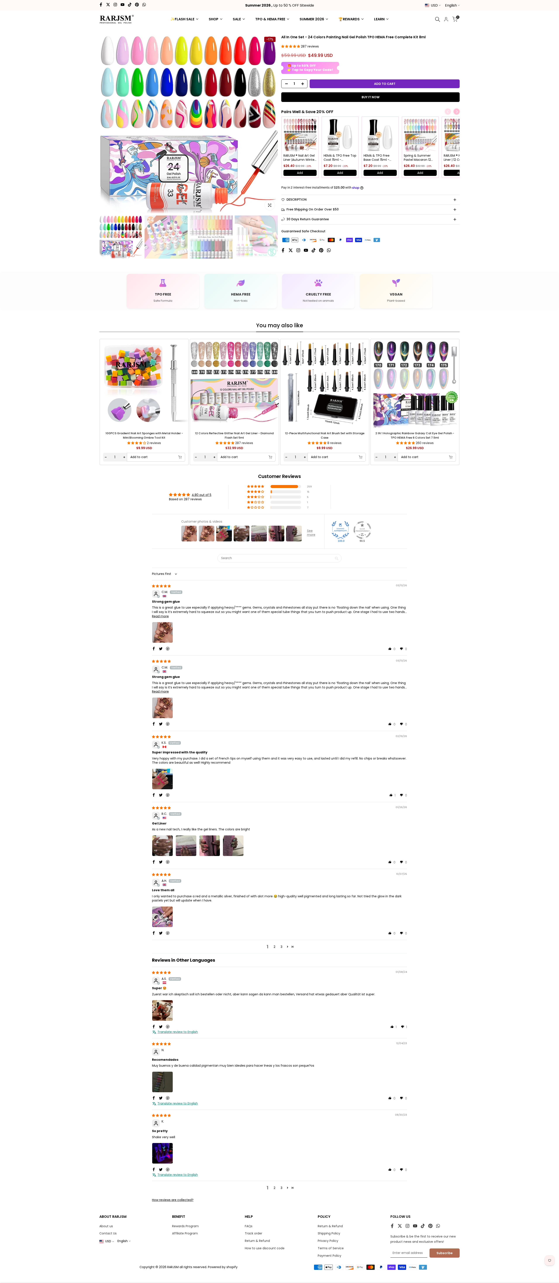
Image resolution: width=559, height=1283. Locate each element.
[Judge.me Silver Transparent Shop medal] (362, 530)
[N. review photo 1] (162, 1081)
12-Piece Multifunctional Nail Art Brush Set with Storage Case (324, 435)
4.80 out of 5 (201, 495)
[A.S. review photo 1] (162, 1010)
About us (106, 1226)
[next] (446, 383)
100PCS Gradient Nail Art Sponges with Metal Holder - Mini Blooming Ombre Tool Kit (144, 435)
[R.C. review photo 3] (209, 845)
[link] (300, 135)
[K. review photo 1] (162, 1153)
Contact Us (108, 1233)
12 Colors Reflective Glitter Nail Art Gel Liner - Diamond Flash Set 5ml (234, 435)
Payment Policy (329, 1255)
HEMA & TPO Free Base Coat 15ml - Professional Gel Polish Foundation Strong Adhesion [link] (377, 158)
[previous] (112, 383)
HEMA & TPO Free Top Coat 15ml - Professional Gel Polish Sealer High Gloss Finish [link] (340, 158)
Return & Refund (257, 1241)
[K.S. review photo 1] (162, 778)
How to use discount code (265, 1248)
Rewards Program (185, 1226)
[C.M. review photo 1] (162, 632)
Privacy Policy (328, 1241)
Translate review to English (177, 1032)
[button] (291, 46)
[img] (161, 586)
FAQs (248, 1226)
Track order (253, 1233)
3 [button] (281, 947)
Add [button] (300, 173)
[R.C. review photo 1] (162, 845)
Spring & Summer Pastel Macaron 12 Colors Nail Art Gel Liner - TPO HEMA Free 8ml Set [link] (417, 158)
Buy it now (371, 97)
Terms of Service (331, 1248)
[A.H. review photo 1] (162, 916)
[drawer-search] (437, 19)
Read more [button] (160, 616)
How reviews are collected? (172, 1200)
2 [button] (274, 947)
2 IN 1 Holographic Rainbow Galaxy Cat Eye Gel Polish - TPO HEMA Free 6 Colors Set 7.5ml (414, 435)
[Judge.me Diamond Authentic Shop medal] (340, 530)
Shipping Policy (329, 1233)
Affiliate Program (185, 1233)
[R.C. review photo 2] (186, 845)
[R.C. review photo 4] (233, 845)
